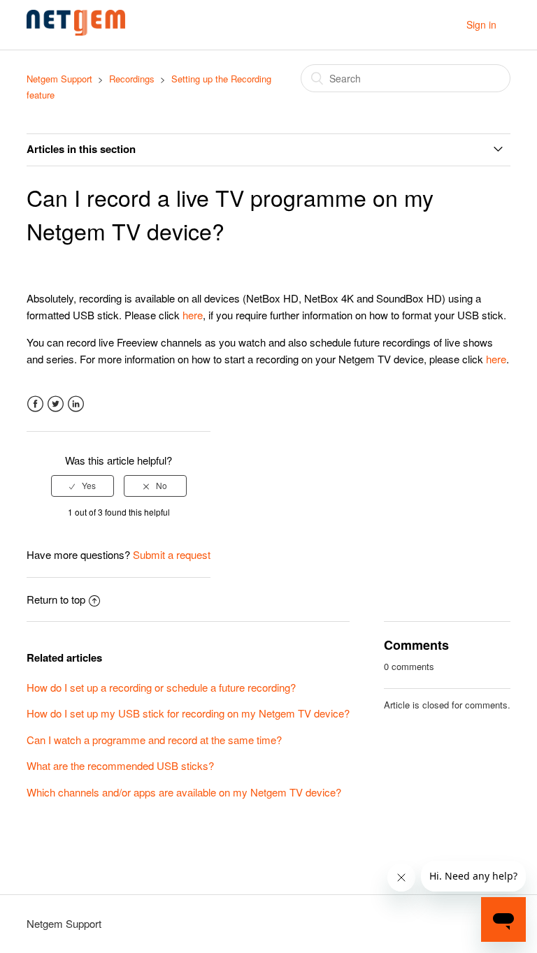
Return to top (56, 599)
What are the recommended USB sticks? (120, 765)
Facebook (35, 404)
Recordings (133, 78)
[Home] (75, 31)
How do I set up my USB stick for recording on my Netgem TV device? (188, 713)
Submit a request (171, 554)
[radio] (82, 485)
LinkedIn (76, 404)
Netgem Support (59, 78)
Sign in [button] (481, 24)
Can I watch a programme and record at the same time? (154, 739)
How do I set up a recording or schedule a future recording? (161, 687)
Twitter (55, 404)
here (192, 314)
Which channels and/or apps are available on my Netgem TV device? (184, 792)
